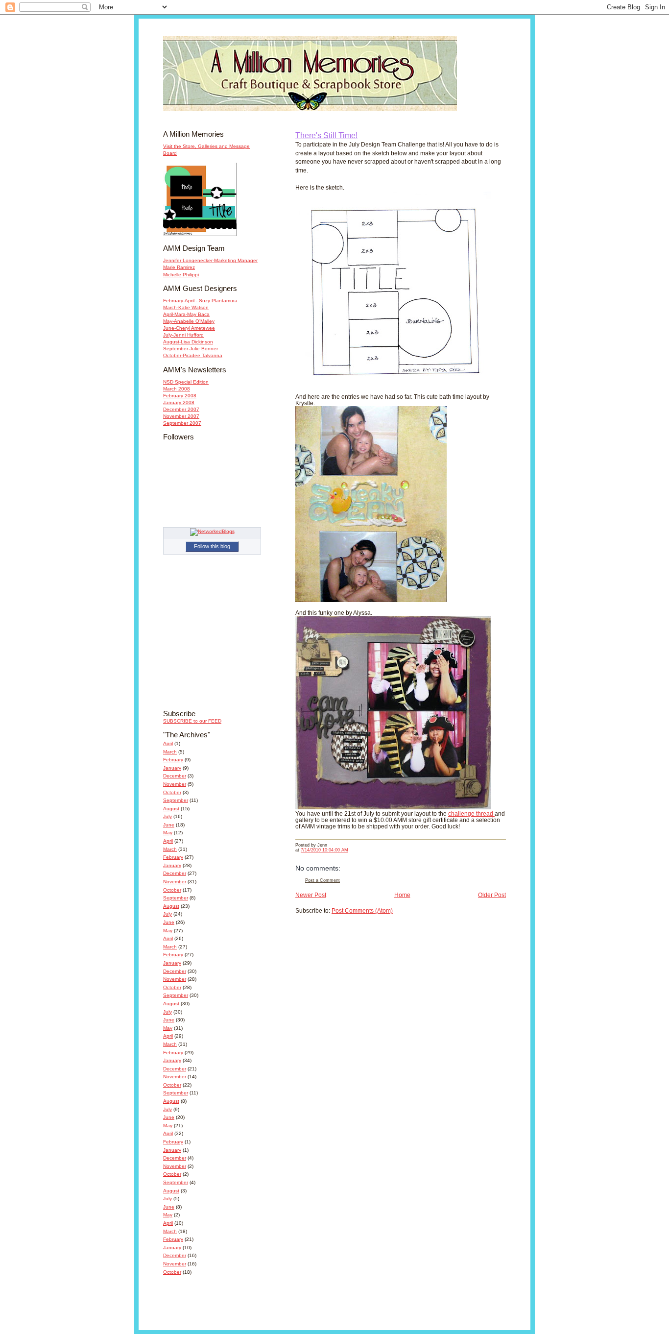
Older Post (492, 895)
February (173, 759)
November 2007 (181, 416)
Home (402, 895)
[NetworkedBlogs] (212, 531)
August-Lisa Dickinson (188, 341)
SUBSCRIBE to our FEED (192, 721)
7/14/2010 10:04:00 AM (324, 850)
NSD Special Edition (186, 382)
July (167, 816)
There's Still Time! (326, 135)
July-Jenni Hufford (183, 335)
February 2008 (179, 395)
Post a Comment (322, 880)
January (172, 768)
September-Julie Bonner (190, 348)
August (171, 808)
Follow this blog (212, 546)
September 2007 (182, 423)
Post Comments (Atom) (362, 910)
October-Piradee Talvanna (192, 355)
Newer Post (310, 895)
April (168, 743)
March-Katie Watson (186, 307)
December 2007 (181, 409)
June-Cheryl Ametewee (189, 328)
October (172, 792)
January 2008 (178, 402)
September (175, 800)
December (174, 775)
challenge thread (471, 813)
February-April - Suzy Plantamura (200, 300)
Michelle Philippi (181, 274)
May (167, 832)
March (170, 751)
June (168, 824)
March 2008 (176, 388)
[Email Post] (329, 845)
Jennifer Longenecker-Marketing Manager (210, 260)
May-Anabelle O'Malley (189, 321)
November (174, 784)
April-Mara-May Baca (186, 314)
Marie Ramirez (179, 267)
